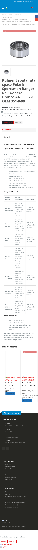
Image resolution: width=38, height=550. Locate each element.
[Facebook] (34, 1)
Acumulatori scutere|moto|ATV (15, 502)
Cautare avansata (10, 477)
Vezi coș (3, 542)
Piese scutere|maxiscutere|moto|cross (17, 492)
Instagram (7, 448)
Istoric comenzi (9, 475)
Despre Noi (8, 464)
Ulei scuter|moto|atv (11, 507)
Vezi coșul (18, 122)
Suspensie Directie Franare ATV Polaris (21, 116)
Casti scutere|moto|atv (12, 505)
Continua (12, 542)
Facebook (3, 125)
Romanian (9, 544)
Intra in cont (9, 479)
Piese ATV (8, 494)
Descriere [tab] (6, 129)
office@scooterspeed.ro (12, 437)
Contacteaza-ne (10, 466)
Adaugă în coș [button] (10, 393)
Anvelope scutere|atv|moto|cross (15, 496)
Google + (7, 125)
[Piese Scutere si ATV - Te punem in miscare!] (11, 8)
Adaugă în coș (7, 122)
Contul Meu (8, 469)
